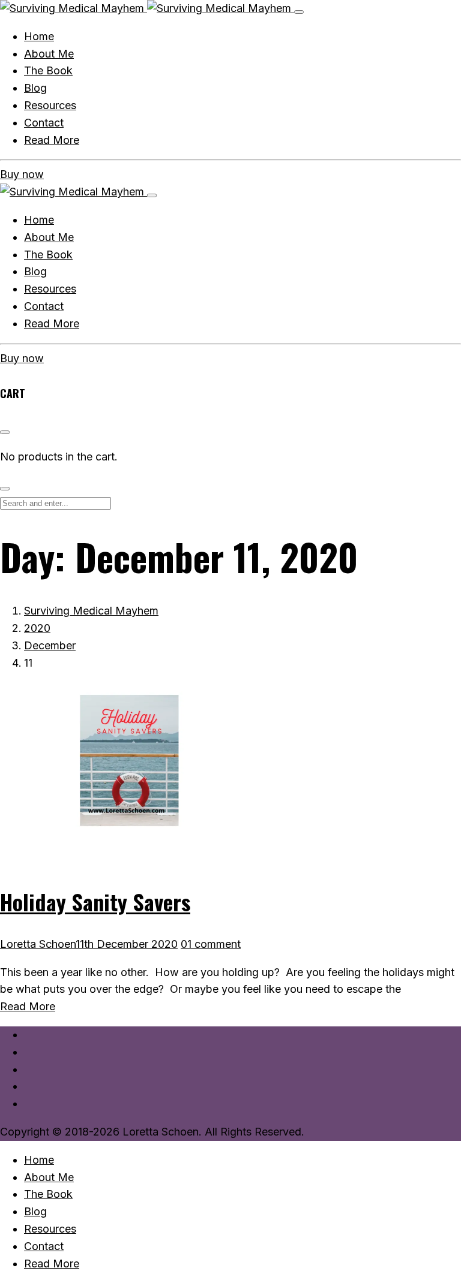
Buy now (22, 174)
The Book (48, 254)
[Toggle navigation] (299, 12)
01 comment (211, 944)
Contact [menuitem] (44, 1246)
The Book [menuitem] (48, 1194)
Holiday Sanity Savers (95, 901)
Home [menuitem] (39, 1160)
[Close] (152, 195)
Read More (51, 323)
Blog (35, 271)
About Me (49, 237)
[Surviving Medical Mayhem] (147, 8)
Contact (44, 306)
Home (39, 219)
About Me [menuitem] (49, 1177)
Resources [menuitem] (50, 1228)
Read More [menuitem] (51, 1263)
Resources (50, 288)
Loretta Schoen (38, 944)
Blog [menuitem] (35, 1211)
